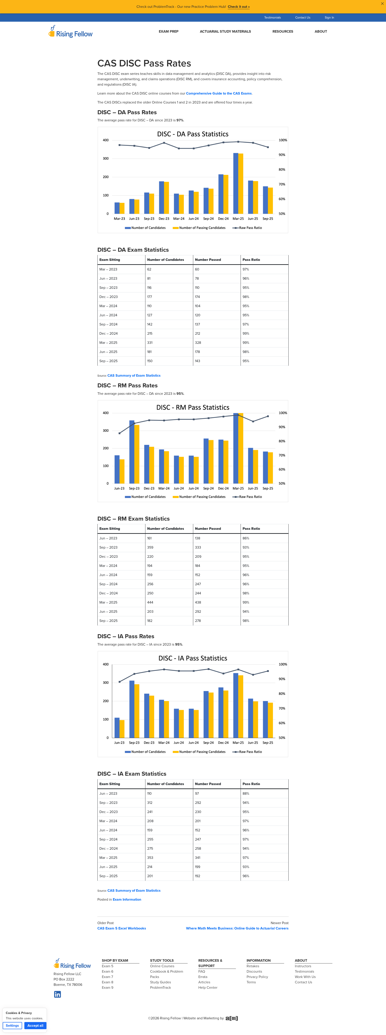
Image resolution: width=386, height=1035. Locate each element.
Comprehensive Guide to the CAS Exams (219, 93)
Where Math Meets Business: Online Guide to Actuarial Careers (237, 928)
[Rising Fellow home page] (72, 964)
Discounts (254, 971)
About (321, 31)
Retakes (253, 966)
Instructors (303, 966)
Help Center (207, 987)
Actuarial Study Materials (225, 31)
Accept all (35, 1025)
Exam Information (127, 899)
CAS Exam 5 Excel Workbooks (121, 928)
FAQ (201, 971)
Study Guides (160, 982)
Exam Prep (168, 31)
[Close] (382, 3)
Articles (204, 982)
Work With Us (305, 976)
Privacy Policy (257, 976)
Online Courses (162, 966)
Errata (202, 976)
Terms (251, 982)
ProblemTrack (160, 987)
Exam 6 (107, 971)
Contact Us (302, 17)
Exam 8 (107, 982)
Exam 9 (107, 987)
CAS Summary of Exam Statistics (134, 375)
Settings (12, 1025)
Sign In (329, 17)
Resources (283, 31)
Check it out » (239, 6)
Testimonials (272, 17)
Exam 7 (107, 976)
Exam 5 (107, 966)
